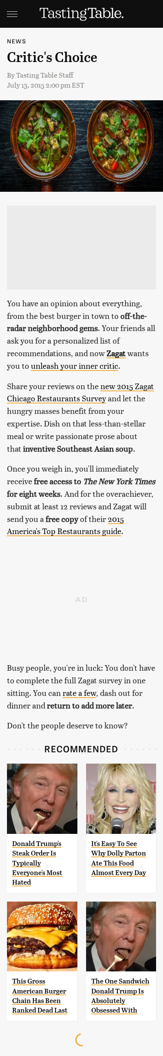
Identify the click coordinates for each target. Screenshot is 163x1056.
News (16, 41)
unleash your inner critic (74, 365)
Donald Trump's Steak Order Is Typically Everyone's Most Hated (37, 863)
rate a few (79, 692)
